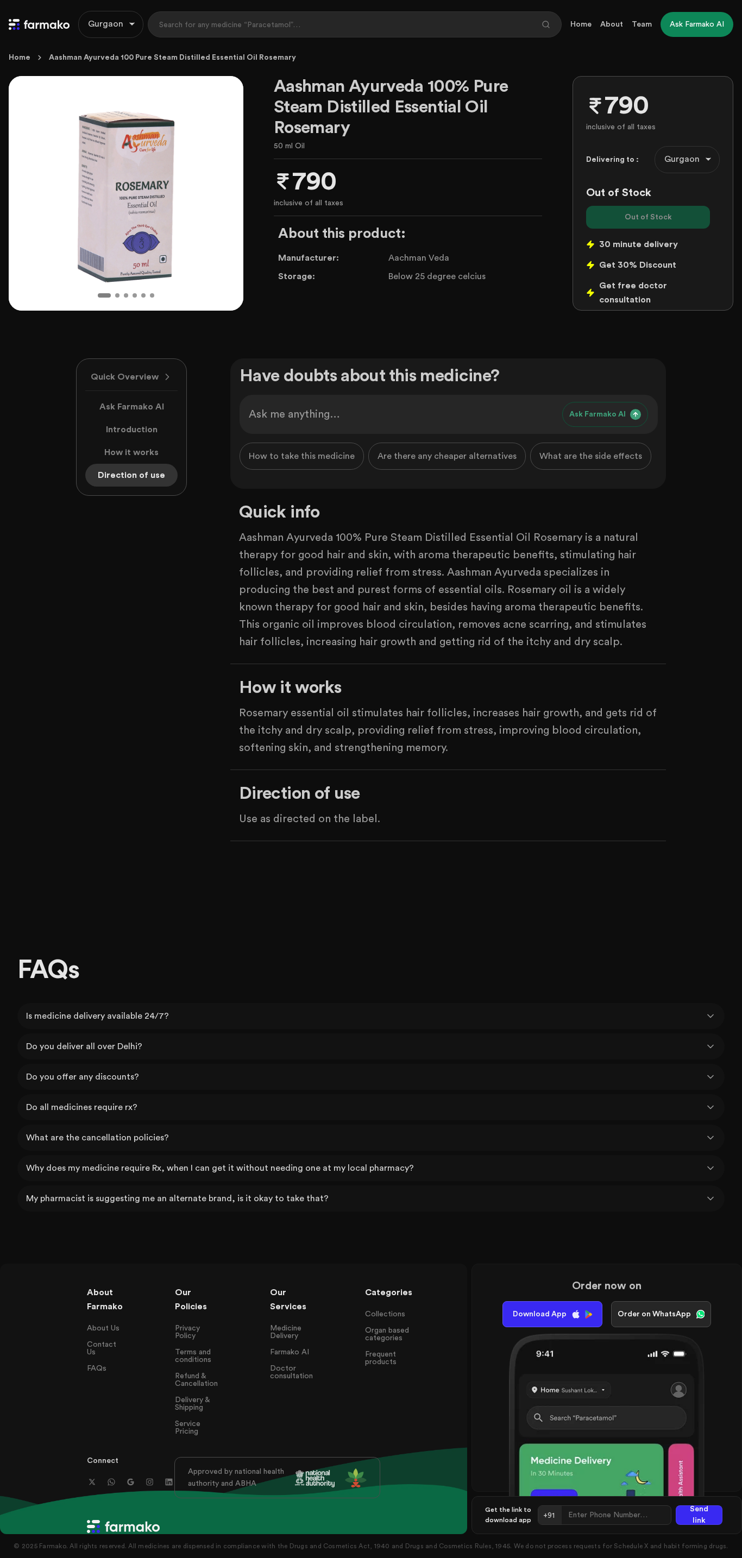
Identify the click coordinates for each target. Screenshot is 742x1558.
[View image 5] (143, 295)
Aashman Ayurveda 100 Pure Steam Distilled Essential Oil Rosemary (172, 57)
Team (642, 24)
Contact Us (101, 1348)
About (611, 24)
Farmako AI (289, 1352)
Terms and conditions (193, 1356)
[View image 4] (135, 295)
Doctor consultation (291, 1372)
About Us (103, 1328)
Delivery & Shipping (192, 1403)
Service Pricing (187, 1427)
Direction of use (131, 475)
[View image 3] (126, 295)
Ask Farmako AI (131, 406)
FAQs (96, 1368)
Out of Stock (648, 217)
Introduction (132, 429)
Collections (385, 1314)
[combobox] (110, 24)
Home (581, 24)
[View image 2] (117, 295)
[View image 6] (152, 295)
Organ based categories (387, 1334)
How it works (131, 452)
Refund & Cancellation (196, 1379)
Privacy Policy (187, 1332)
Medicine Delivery (285, 1332)
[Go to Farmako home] (39, 24)
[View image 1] (104, 295)
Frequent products (381, 1358)
